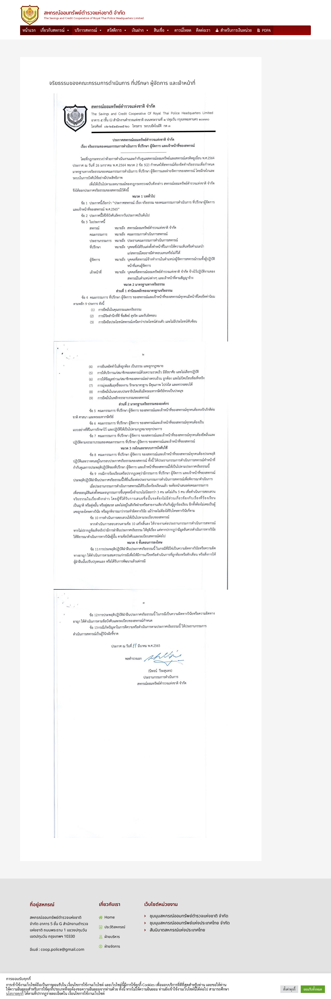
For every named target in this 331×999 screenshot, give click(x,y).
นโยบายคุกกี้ (15, 993)
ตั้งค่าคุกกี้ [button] (289, 989)
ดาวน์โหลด (182, 30)
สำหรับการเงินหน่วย (236, 30)
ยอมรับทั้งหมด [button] (313, 989)
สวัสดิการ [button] (114, 30)
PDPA (266, 30)
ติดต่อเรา (203, 30)
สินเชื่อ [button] (159, 30)
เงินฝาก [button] (138, 30)
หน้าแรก (29, 30)
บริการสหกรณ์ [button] (86, 30)
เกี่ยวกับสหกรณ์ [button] (52, 30)
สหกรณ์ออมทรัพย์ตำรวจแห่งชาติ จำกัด (84, 12)
